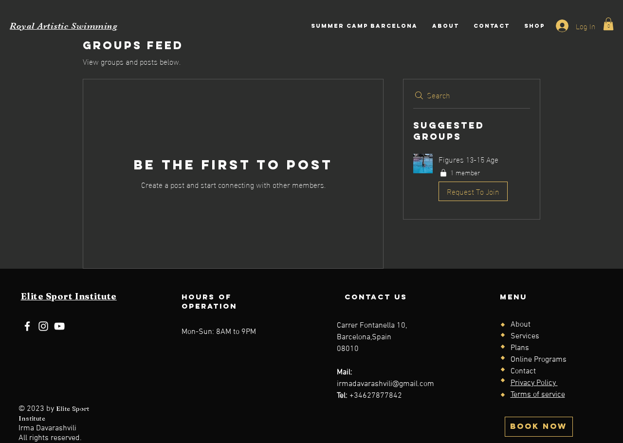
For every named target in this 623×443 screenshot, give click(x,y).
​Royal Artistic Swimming (63, 26)
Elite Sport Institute (69, 296)
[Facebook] (27, 326)
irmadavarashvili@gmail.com (385, 384)
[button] (608, 24)
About (521, 325)
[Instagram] (43, 326)
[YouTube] (59, 326)
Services (525, 336)
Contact (523, 371)
